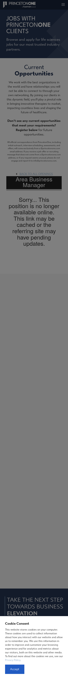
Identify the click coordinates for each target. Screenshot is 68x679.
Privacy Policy (12, 660)
